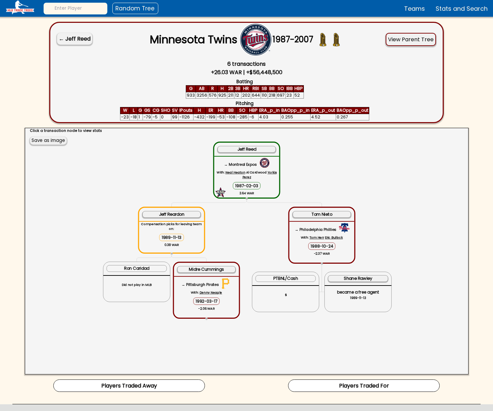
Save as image (48, 140)
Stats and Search (462, 8)
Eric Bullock (333, 237)
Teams (414, 8)
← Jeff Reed (75, 39)
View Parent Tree (411, 39)
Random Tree (135, 8)
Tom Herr (316, 237)
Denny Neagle (210, 292)
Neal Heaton (235, 172)
